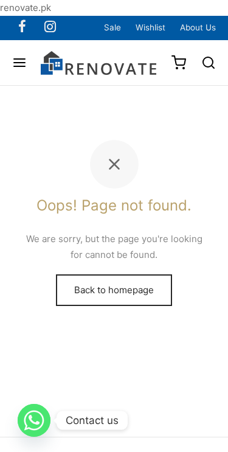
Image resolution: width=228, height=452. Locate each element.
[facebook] (22, 27)
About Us (198, 27)
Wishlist (150, 27)
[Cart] (178, 62)
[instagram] (50, 27)
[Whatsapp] (34, 420)
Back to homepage (114, 290)
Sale (112, 27)
